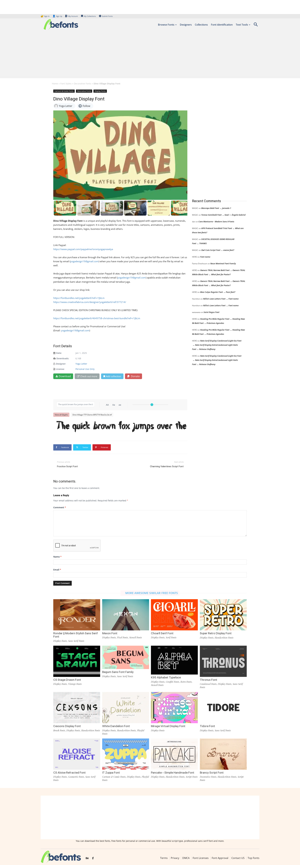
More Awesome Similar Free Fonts (151, 593)
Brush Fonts (59, 730)
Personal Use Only (85, 369)
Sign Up (57, 16)
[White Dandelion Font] (125, 707)
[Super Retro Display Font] (223, 614)
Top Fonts (253, 858)
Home (55, 83)
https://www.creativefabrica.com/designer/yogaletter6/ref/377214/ (89, 302)
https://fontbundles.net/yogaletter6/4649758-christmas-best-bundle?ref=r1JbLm (96, 318)
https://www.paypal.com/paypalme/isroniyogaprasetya (83, 249)
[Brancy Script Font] (223, 753)
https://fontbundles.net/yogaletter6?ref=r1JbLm (79, 298)
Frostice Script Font (67, 466)
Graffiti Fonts (172, 681)
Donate (135, 376)
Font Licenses (201, 858)
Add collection (113, 376)
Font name (205, 256)
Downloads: (62, 358)
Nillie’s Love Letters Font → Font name (221, 298)
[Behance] (87, 858)
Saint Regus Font (211, 312)
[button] (255, 25)
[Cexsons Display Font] (76, 707)
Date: (59, 352)
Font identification (222, 24)
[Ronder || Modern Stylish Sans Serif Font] (76, 614)
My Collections (90, 16)
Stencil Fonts (135, 637)
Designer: (61, 363)
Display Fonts (100, 91)
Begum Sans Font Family (118, 672)
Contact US (238, 858)
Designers (186, 24)
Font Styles (66, 83)
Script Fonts (192, 776)
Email (57, 569)
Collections (201, 24)
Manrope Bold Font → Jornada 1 (216, 208)
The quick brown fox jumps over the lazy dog (121, 426)
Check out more (88, 376)
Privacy (175, 858)
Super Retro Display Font (216, 633)
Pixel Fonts (122, 637)
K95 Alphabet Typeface (166, 677)
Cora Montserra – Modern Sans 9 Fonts (216, 221)
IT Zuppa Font (111, 772)
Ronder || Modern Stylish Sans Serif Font (75, 635)
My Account (73, 16)
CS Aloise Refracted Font (69, 772)
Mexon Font (109, 633)
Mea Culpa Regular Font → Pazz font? (217, 292)
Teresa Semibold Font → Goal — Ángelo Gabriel (223, 214)
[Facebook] (93, 858)
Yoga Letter (81, 363)
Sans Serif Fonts (76, 640)
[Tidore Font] (223, 707)
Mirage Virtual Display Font (168, 726)
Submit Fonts (107, 16)
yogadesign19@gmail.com (84, 261)
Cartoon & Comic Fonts (64, 91)
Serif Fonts (171, 637)
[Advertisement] (150, 55)
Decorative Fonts (82, 83)
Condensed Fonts (208, 683)
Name (57, 556)
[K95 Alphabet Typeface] (174, 659)
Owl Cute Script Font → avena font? (217, 250)
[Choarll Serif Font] (174, 614)
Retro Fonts (186, 681)
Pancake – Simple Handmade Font (172, 772)
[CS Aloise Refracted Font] (76, 753)
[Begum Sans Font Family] (125, 657)
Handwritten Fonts (224, 637)
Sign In (45, 16)
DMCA (186, 858)
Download (65, 376)
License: (60, 369)
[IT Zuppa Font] (125, 753)
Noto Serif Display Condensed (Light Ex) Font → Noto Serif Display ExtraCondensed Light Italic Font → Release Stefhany (216, 345)
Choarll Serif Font (162, 633)
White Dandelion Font (116, 726)
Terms (164, 858)
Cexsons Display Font (67, 726)
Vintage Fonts (75, 683)
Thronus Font (208, 679)
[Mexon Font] (125, 614)
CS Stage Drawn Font (67, 679)
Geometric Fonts (76, 776)
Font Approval (220, 858)
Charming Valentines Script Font (167, 466)
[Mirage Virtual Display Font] (174, 707)
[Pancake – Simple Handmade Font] (174, 753)
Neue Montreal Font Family (223, 263)
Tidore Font (207, 726)
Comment (59, 507)
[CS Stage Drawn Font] (76, 661)
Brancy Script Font (212, 772)
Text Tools (242, 24)
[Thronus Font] (223, 661)
